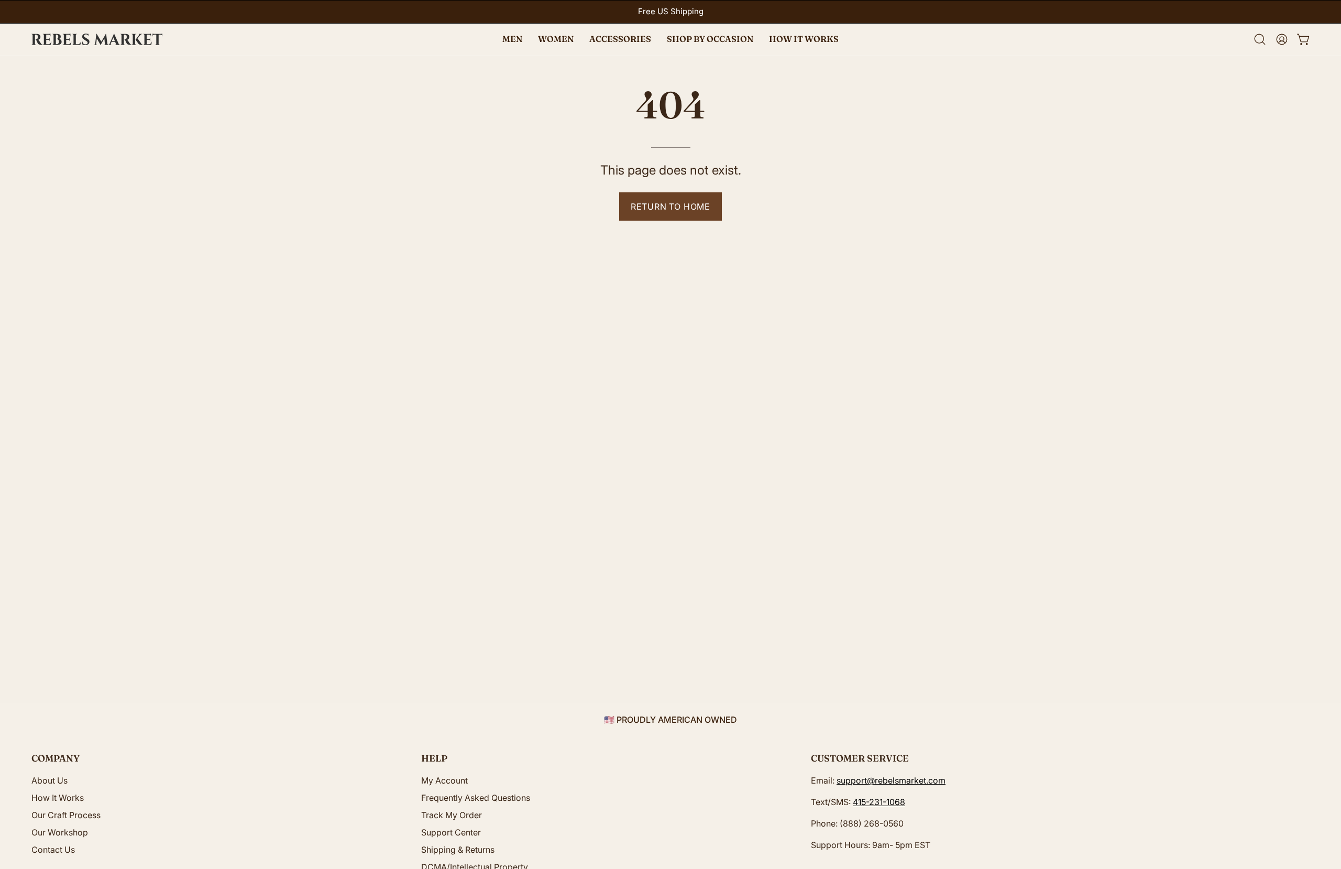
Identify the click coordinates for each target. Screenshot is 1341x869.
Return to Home (670, 206)
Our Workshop (59, 832)
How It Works (57, 797)
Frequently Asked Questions (475, 797)
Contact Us (53, 849)
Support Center (451, 832)
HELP (434, 758)
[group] (670, 12)
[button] (710, 39)
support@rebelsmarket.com (891, 780)
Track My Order (451, 815)
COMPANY (55, 758)
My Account (444, 780)
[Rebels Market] (96, 39)
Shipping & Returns (457, 849)
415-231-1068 (879, 802)
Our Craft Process (66, 815)
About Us (49, 780)
